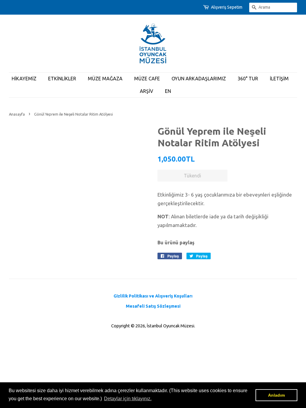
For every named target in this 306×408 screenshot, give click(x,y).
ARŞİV (146, 91)
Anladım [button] (276, 395)
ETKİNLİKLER (62, 78)
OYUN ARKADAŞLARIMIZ (199, 78)
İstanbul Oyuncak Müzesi (170, 325)
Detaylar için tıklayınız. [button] (128, 398)
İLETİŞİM (279, 78)
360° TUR (248, 78)
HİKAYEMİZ (24, 78)
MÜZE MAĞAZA (105, 78)
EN (168, 91)
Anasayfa (17, 114)
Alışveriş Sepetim (226, 7)
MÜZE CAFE (147, 78)
